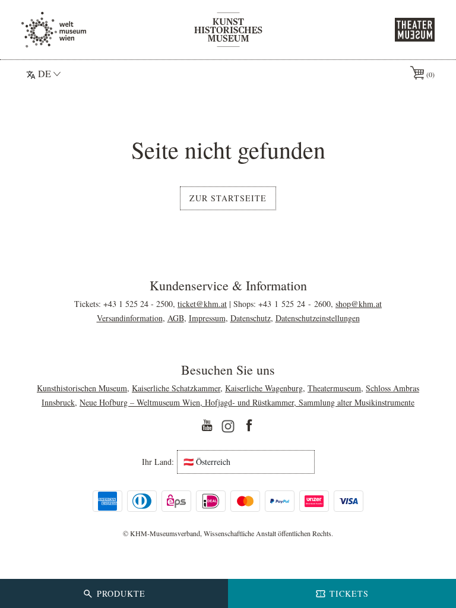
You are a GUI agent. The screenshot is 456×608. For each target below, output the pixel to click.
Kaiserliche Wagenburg (264, 388)
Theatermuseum (334, 388)
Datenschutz (250, 318)
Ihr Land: (158, 462)
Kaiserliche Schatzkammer (176, 388)
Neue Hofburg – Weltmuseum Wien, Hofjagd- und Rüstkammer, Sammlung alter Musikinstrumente (247, 402)
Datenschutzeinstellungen (318, 318)
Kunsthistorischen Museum (82, 388)
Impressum (207, 318)
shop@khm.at (358, 303)
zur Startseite (228, 198)
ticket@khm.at (202, 303)
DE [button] (44, 73)
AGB (175, 318)
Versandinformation (130, 318)
